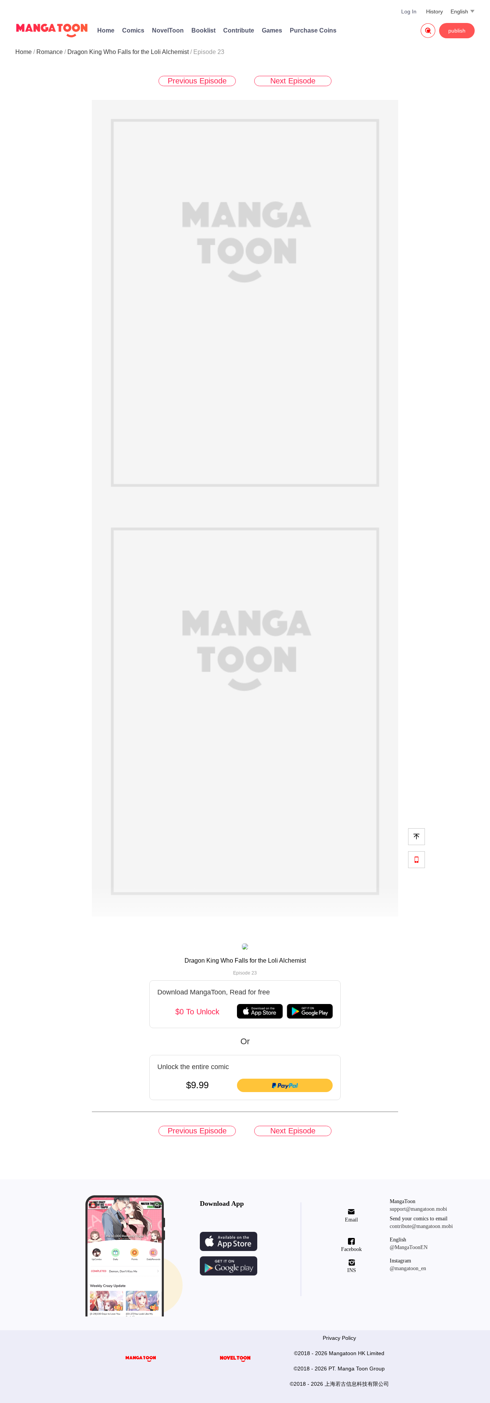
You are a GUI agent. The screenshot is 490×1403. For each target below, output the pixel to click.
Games (272, 30)
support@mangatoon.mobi (418, 1209)
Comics (133, 30)
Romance (49, 52)
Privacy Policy (339, 1338)
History (434, 11)
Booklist (203, 30)
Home (105, 30)
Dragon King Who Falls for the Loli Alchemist (128, 52)
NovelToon (168, 30)
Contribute (238, 30)
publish (457, 31)
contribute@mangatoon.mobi (421, 1226)
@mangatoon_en (408, 1268)
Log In (408, 11)
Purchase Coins (313, 30)
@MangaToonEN (409, 1247)
